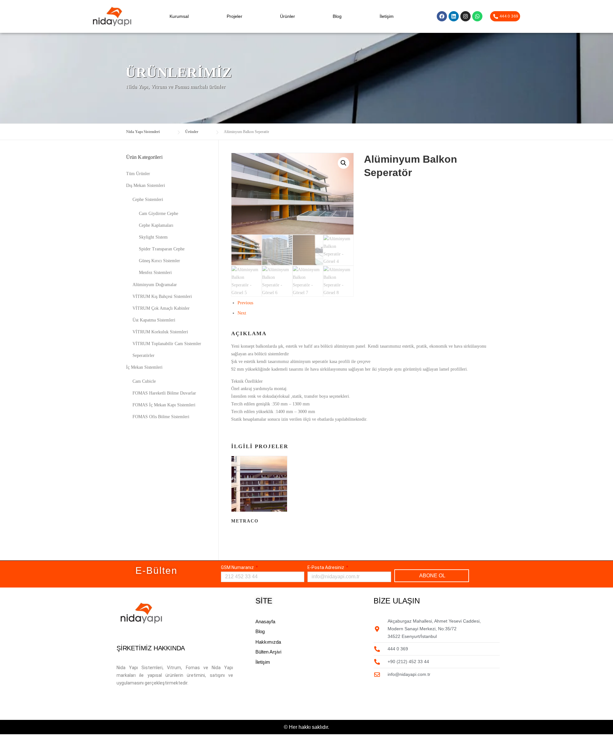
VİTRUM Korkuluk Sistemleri (160, 331)
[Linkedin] (454, 16)
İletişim (387, 16)
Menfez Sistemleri (155, 272)
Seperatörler (143, 355)
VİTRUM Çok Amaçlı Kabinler (161, 308)
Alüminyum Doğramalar (154, 284)
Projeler (234, 16)
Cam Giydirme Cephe (158, 213)
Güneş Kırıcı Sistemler (159, 260)
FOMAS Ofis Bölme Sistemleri (160, 416)
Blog (337, 16)
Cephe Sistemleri (147, 199)
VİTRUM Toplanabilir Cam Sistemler (166, 343)
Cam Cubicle (144, 381)
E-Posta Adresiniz (326, 567)
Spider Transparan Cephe (162, 249)
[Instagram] (465, 16)
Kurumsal (179, 16)
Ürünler (287, 16)
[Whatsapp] (477, 16)
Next (242, 313)
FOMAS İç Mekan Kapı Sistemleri (163, 405)
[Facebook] (442, 16)
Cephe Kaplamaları (156, 225)
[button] (343, 163)
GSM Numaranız (238, 567)
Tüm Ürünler (138, 173)
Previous (245, 302)
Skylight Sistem (153, 237)
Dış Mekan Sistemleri (145, 185)
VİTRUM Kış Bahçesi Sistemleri (162, 296)
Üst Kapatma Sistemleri (153, 320)
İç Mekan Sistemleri (144, 367)
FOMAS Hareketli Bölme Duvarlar (164, 393)
